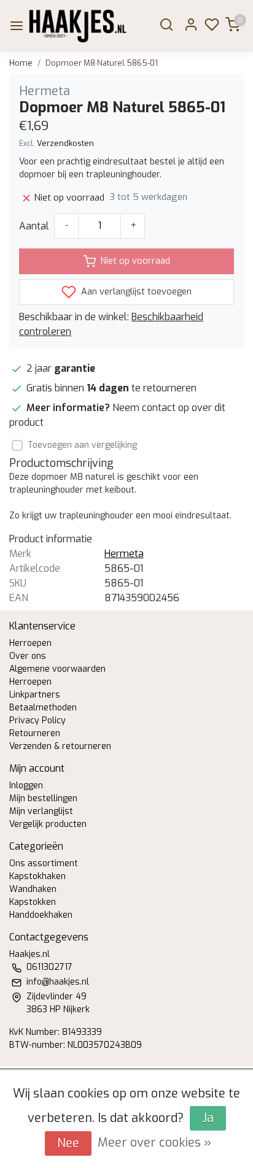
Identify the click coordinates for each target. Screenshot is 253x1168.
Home (21, 63)
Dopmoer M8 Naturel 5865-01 (101, 63)
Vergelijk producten (48, 824)
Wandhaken (32, 889)
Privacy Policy (37, 720)
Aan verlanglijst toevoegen (135, 292)
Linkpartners (34, 695)
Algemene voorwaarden (57, 669)
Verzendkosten (65, 143)
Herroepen (30, 643)
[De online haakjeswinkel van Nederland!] (77, 26)
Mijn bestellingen (43, 798)
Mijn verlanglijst (41, 811)
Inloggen (26, 785)
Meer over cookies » (154, 1142)
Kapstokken (32, 902)
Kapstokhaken (37, 876)
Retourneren (34, 733)
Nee (68, 1143)
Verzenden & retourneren (60, 746)
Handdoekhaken (40, 915)
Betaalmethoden (43, 707)
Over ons (27, 656)
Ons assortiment (43, 863)
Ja (208, 1118)
